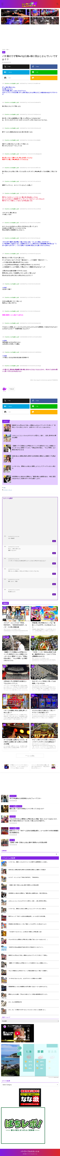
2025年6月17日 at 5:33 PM (13, 536)
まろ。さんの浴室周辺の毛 (15, 1002)
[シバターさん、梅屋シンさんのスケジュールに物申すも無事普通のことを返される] (4, 863)
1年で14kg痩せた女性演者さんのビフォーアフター (25, 798)
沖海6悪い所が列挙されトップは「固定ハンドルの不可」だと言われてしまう (44, 625)
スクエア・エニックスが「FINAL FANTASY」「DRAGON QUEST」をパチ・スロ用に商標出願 (15, 625)
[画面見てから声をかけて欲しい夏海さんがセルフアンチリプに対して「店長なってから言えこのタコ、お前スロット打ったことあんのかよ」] (4, 957)
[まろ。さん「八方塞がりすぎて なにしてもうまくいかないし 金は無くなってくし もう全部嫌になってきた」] (4, 1011)
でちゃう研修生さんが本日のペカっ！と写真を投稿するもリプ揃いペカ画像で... (28, 970)
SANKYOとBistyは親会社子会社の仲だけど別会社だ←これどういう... (26, 947)
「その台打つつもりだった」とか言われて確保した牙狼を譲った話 (24, 931)
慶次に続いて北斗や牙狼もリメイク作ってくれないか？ (27, 808)
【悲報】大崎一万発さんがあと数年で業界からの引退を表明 (28, 842)
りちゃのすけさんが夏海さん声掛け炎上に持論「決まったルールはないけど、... (28, 939)
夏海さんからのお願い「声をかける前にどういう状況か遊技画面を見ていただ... (28, 994)
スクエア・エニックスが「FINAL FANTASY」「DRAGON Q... (23, 877)
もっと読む (31, 756)
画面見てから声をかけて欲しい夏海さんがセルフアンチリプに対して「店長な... (28, 955)
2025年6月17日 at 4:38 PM (13, 569)
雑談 (4, 487)
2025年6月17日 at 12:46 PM (14, 589)
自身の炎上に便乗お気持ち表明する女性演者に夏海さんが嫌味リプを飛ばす (27, 869)
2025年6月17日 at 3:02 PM (13, 579)
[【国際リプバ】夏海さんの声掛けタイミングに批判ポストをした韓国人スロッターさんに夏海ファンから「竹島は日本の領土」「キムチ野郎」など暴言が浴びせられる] (4, 964)
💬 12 (4, 707)
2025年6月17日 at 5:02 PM (13, 558)
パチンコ (10, 489)
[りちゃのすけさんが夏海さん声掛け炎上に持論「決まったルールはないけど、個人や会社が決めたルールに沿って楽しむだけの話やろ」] (4, 941)
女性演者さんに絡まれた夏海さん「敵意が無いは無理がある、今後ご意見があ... (28, 893)
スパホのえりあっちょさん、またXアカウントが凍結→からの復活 (25, 978)
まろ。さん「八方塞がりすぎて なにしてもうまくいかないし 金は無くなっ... (27, 1009)
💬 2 (33, 648)
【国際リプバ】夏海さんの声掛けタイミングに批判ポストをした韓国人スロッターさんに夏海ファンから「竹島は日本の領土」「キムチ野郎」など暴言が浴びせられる (34, 447)
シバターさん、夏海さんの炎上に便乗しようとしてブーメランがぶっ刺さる (27, 908)
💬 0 (33, 736)
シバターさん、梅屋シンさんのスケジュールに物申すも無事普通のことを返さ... (28, 862)
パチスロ (6, 489)
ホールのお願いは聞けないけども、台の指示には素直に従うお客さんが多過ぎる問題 (15, 742)
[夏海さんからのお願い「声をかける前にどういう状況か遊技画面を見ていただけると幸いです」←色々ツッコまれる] (4, 996)
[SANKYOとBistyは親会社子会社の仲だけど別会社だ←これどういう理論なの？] (4, 949)
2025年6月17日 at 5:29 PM (13, 546)
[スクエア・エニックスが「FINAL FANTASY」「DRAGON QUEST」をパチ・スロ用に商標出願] (4, 879)
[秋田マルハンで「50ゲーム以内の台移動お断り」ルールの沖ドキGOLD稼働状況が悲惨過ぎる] (4, 918)
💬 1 (33, 678)
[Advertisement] (30, 783)
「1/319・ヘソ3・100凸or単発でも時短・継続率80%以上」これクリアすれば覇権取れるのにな (44, 654)
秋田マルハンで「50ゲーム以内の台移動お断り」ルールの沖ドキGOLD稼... (27, 916)
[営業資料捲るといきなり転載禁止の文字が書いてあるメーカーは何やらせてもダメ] (4, 988)
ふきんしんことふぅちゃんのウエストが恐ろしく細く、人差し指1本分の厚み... (27, 901)
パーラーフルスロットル (30, 1151)
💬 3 (4, 619)
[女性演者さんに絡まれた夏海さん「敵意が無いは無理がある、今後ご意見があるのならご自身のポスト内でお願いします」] (4, 895)
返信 (54, 541)
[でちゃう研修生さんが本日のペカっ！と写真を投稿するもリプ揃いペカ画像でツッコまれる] (4, 972)
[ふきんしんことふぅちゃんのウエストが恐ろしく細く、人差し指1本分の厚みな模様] (4, 902)
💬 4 (4, 678)
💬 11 (4, 648)
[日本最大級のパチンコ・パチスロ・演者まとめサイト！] (30, 4)
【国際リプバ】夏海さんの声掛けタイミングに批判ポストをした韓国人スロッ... (28, 963)
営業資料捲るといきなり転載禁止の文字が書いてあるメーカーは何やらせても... (28, 986)
